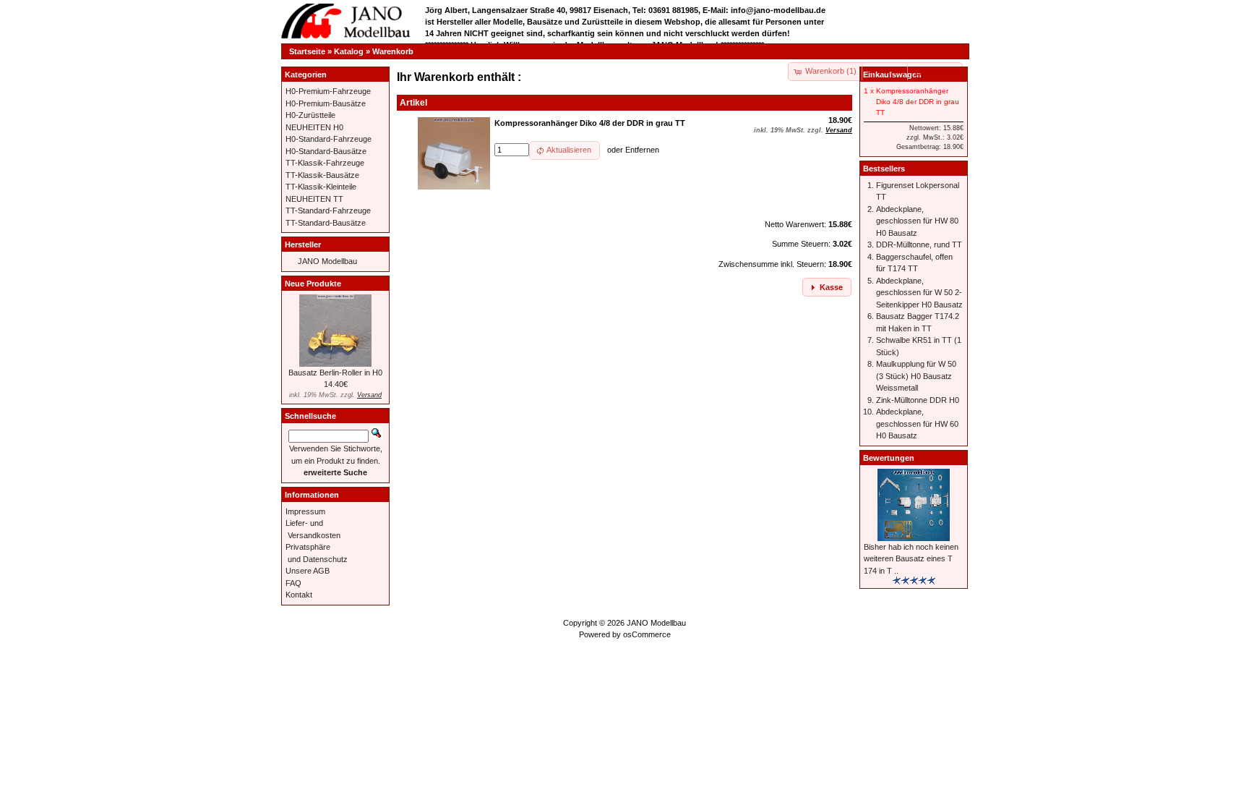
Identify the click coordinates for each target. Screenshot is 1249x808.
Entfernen (642, 149)
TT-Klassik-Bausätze (322, 175)
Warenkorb (392, 51)
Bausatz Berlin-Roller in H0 (335, 372)
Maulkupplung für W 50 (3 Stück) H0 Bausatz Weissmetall (916, 376)
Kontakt (299, 594)
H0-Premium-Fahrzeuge (328, 91)
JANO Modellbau (327, 261)
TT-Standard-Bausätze (326, 222)
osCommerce (647, 634)
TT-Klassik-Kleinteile (321, 186)
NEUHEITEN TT (314, 199)
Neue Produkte (313, 283)
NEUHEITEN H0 (314, 127)
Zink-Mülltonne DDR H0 (917, 400)
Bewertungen (888, 458)
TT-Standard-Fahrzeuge (328, 210)
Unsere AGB (308, 570)
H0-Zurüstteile (310, 115)
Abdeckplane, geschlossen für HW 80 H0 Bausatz (917, 221)
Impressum (305, 511)
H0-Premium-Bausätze (326, 103)
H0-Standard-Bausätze (326, 151)
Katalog (349, 51)
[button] (885, 71)
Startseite (307, 51)
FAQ (293, 583)
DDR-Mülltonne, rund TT (919, 244)
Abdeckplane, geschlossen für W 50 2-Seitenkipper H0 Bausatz (919, 292)
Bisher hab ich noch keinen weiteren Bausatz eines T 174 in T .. (911, 559)
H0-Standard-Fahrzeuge (329, 139)
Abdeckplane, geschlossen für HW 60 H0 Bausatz (917, 423)
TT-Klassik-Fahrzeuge (325, 162)
